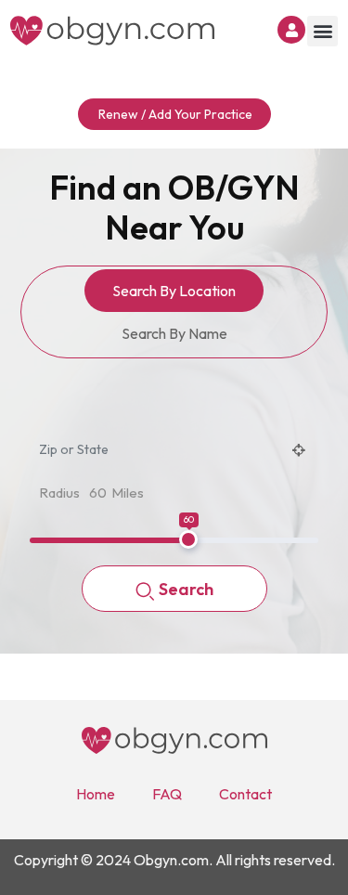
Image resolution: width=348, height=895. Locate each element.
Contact (245, 794)
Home (95, 794)
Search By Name (174, 333)
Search (186, 589)
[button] (322, 31)
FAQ (167, 794)
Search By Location (174, 290)
